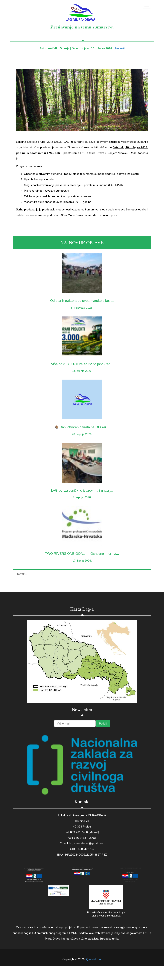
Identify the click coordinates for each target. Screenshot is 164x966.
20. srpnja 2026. (82, 434)
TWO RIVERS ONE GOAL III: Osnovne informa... (82, 554)
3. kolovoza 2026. (82, 307)
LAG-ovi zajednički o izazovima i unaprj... (82, 490)
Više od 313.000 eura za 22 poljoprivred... (82, 364)
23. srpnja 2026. (82, 370)
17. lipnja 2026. (82, 560)
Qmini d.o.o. (94, 959)
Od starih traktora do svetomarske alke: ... (82, 301)
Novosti (120, 48)
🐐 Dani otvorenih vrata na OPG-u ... (82, 427)
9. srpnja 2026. (82, 497)
